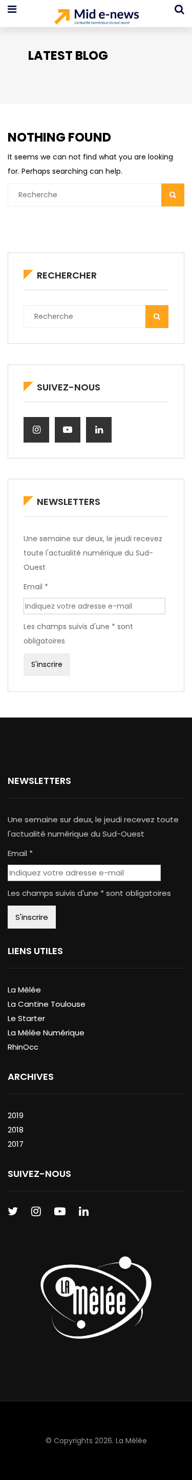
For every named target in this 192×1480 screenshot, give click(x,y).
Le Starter (26, 1018)
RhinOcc (23, 1047)
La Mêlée (24, 989)
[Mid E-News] (96, 18)
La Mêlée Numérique (46, 1032)
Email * (36, 587)
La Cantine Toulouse (47, 1004)
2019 (16, 1115)
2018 (16, 1129)
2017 (16, 1144)
